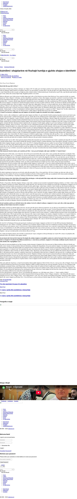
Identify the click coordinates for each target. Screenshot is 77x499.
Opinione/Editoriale (8, 18)
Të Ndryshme (6, 25)
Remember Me (6, 445)
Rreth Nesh (6, 2)
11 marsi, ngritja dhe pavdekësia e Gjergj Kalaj (15, 296)
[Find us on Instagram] (1, 10)
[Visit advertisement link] (4, 13)
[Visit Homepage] (4, 11)
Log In (3, 465)
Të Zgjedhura (15, 76)
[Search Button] (0, 28)
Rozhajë (9, 279)
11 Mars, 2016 (4, 74)
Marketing (5, 3)
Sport (4, 24)
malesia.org (11, 428)
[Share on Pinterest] (1, 79)
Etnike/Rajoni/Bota (8, 20)
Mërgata (5, 21)
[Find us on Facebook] (0, 10)
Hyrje (4, 15)
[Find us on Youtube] (2, 10)
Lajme (4, 17)
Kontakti (5, 4)
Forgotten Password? (5, 451)
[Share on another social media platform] (0, 80)
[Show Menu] (0, 54)
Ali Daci (5, 279)
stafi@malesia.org (7, 6)
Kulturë (5, 23)
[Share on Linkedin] (0, 79)
